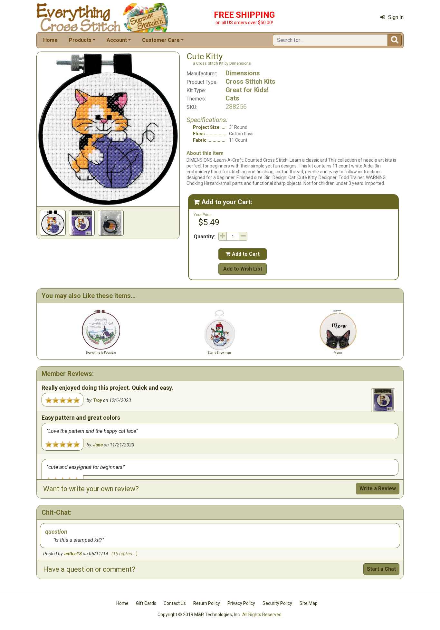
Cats (232, 98)
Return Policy (206, 603)
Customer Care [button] (161, 40)
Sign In (396, 17)
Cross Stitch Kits (250, 81)
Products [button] (80, 40)
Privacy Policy (241, 603)
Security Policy (277, 603)
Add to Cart (242, 254)
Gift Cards (146, 603)
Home (50, 40)
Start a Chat (381, 569)
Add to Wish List (242, 269)
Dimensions (242, 73)
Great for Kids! (247, 90)
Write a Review (377, 488)
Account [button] (117, 40)
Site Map (309, 603)
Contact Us (175, 603)
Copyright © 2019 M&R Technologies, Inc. (199, 614)
